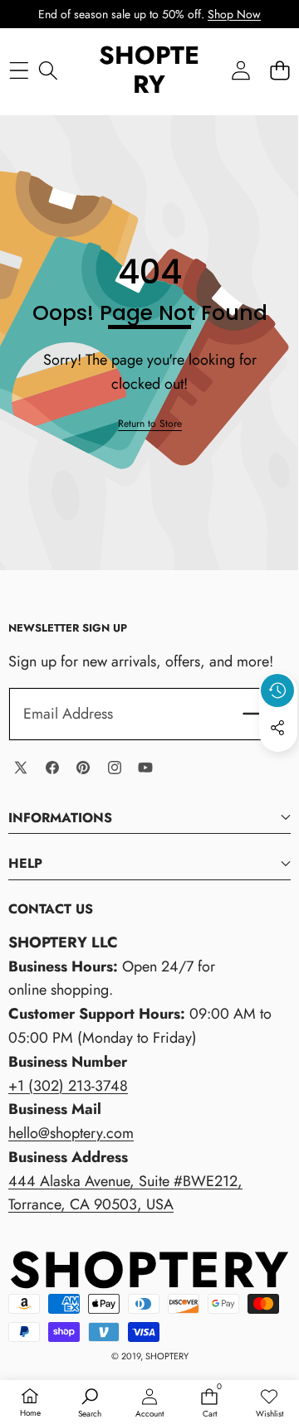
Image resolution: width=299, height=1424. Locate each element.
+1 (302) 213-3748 (68, 1086)
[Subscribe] (256, 714)
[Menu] (18, 70)
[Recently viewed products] (277, 690)
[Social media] (277, 727)
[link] (150, 424)
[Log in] (240, 70)
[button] (279, 70)
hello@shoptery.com (71, 1133)
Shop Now (234, 14)
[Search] (47, 70)
